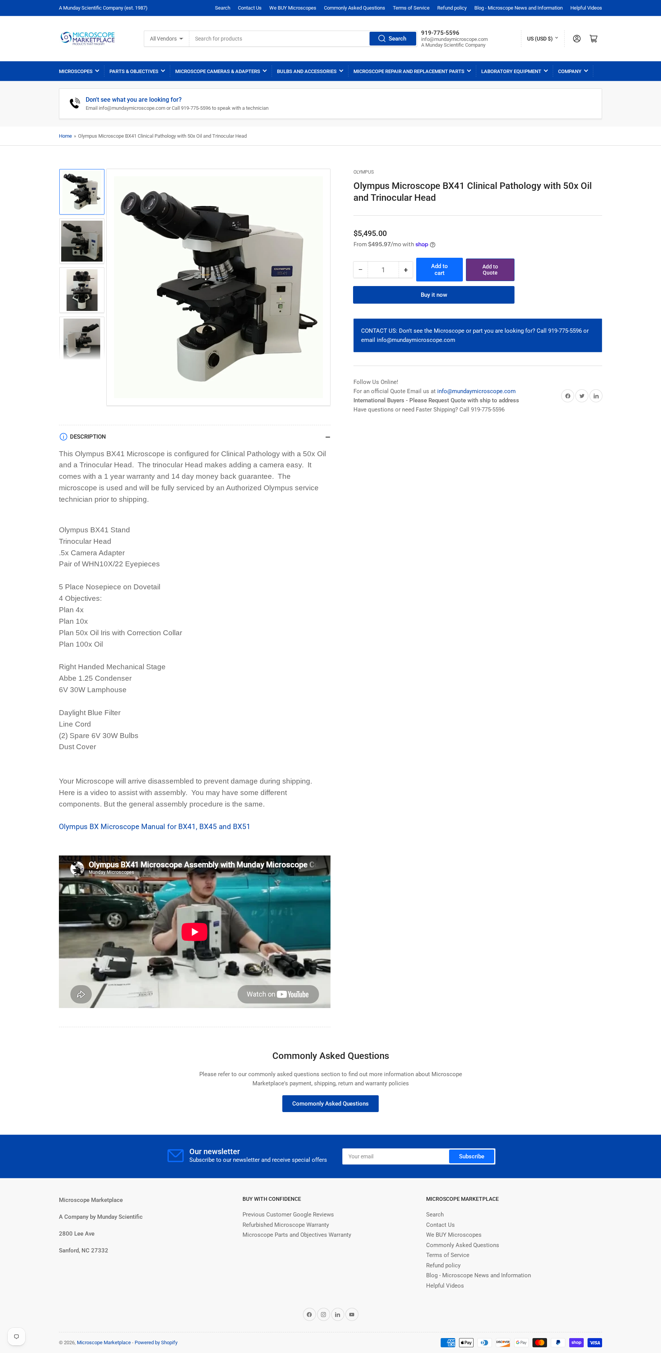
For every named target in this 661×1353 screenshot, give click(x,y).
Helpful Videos (586, 8)
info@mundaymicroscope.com (476, 391)
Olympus (363, 172)
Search (222, 8)
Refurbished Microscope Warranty (286, 1224)
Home (65, 136)
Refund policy (452, 8)
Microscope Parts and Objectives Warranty (297, 1234)
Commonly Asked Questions (354, 8)
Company (569, 71)
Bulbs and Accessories (307, 71)
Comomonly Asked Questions (330, 1103)
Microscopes (76, 71)
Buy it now (434, 294)
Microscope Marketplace (104, 1342)
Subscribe (471, 1156)
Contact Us (250, 8)
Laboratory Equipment (511, 71)
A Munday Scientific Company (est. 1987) (103, 8)
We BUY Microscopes (292, 8)
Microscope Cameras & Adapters (217, 71)
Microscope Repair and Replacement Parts (408, 71)
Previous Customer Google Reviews (288, 1214)
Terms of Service (411, 8)
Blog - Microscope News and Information (518, 8)
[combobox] (303, 39)
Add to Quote (490, 269)
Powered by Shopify (156, 1342)
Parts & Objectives (133, 71)
